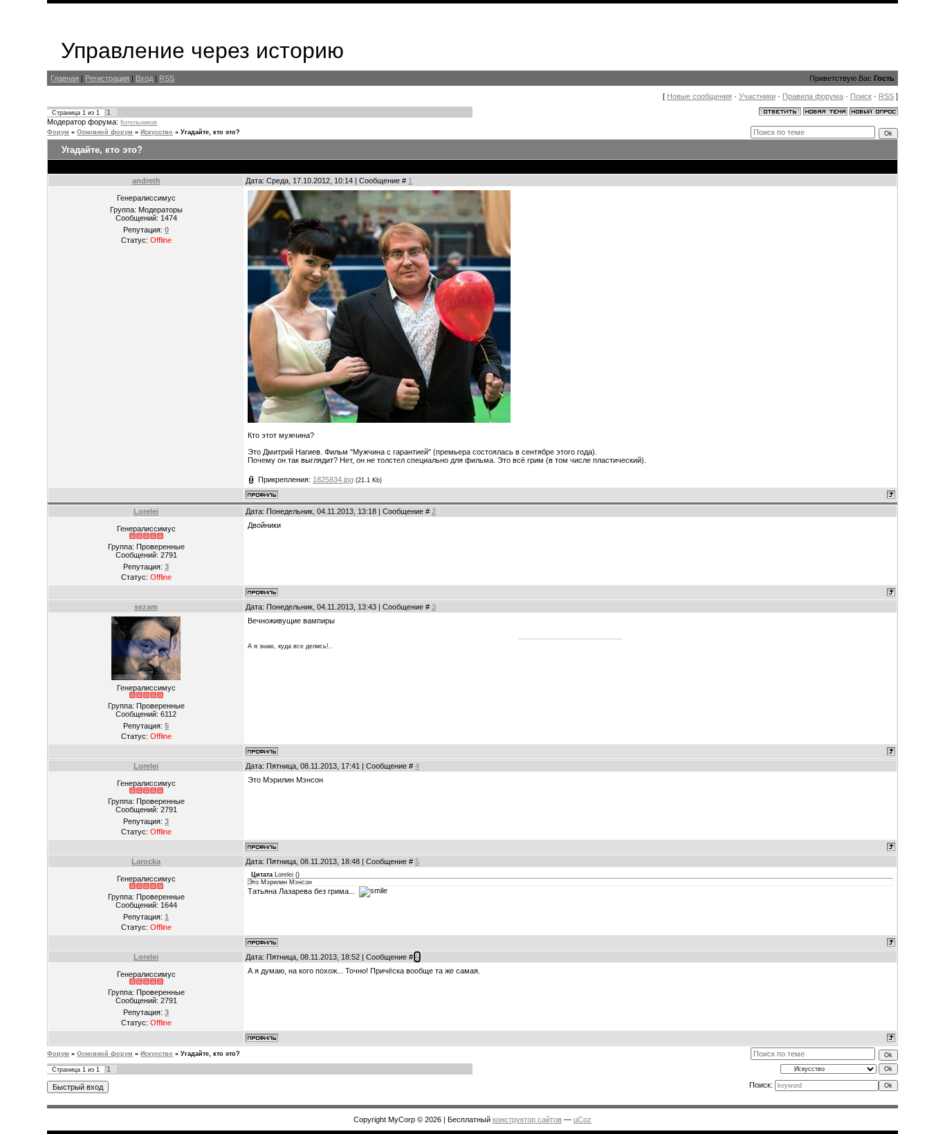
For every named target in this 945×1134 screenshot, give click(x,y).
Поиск (861, 96)
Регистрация (107, 78)
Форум (58, 132)
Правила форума (812, 96)
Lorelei (146, 511)
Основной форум (105, 132)
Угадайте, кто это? (210, 132)
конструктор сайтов (527, 1119)
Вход (144, 78)
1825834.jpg (333, 479)
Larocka (145, 861)
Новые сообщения (699, 96)
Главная (65, 78)
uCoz (582, 1119)
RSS (166, 78)
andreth (146, 180)
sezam (146, 607)
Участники (757, 96)
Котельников (138, 122)
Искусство (156, 132)
